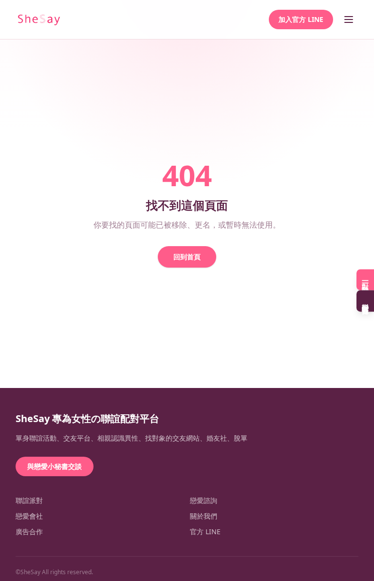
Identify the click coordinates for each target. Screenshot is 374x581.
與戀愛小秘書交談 (54, 466)
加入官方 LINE (301, 19)
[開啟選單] (348, 19)
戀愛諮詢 (203, 500)
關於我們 (203, 516)
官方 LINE (205, 531)
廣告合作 (29, 531)
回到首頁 (187, 256)
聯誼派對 (29, 500)
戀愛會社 (29, 516)
